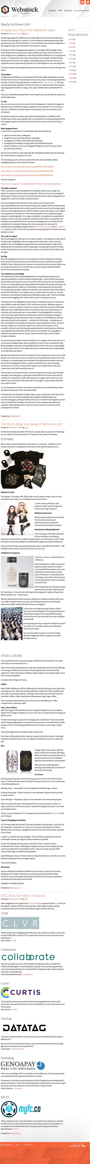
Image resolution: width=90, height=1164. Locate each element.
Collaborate (28, 974)
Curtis (14, 1009)
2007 (71, 81)
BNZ (56, 903)
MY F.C (16, 1129)
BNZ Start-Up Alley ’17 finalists (23, 895)
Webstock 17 (15, 416)
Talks (60, 10)
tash (26, 33)
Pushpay (55, 813)
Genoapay (18, 1088)
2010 (71, 70)
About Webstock (6, 1145)
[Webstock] (20, 13)
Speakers (52, 10)
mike (26, 899)
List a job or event (81, 10)
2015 (71, 51)
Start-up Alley (33, 903)
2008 (72, 78)
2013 (71, 58)
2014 (71, 54)
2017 (71, 43)
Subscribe (68, 10)
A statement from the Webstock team (28, 30)
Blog (18, 1145)
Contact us (27, 1145)
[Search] (87, 30)
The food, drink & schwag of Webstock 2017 (31, 424)
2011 (71, 66)
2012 (71, 62)
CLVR (14, 940)
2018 (71, 39)
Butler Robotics (18, 1049)
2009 (72, 74)
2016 (71, 47)
